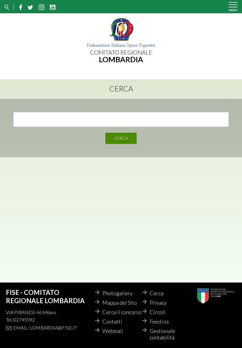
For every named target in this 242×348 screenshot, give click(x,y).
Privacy (158, 302)
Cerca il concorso (122, 312)
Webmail (112, 331)
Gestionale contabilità (162, 334)
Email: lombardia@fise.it (45, 327)
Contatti (112, 321)
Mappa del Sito (119, 302)
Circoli (157, 312)
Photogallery (117, 293)
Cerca (121, 138)
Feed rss (159, 321)
